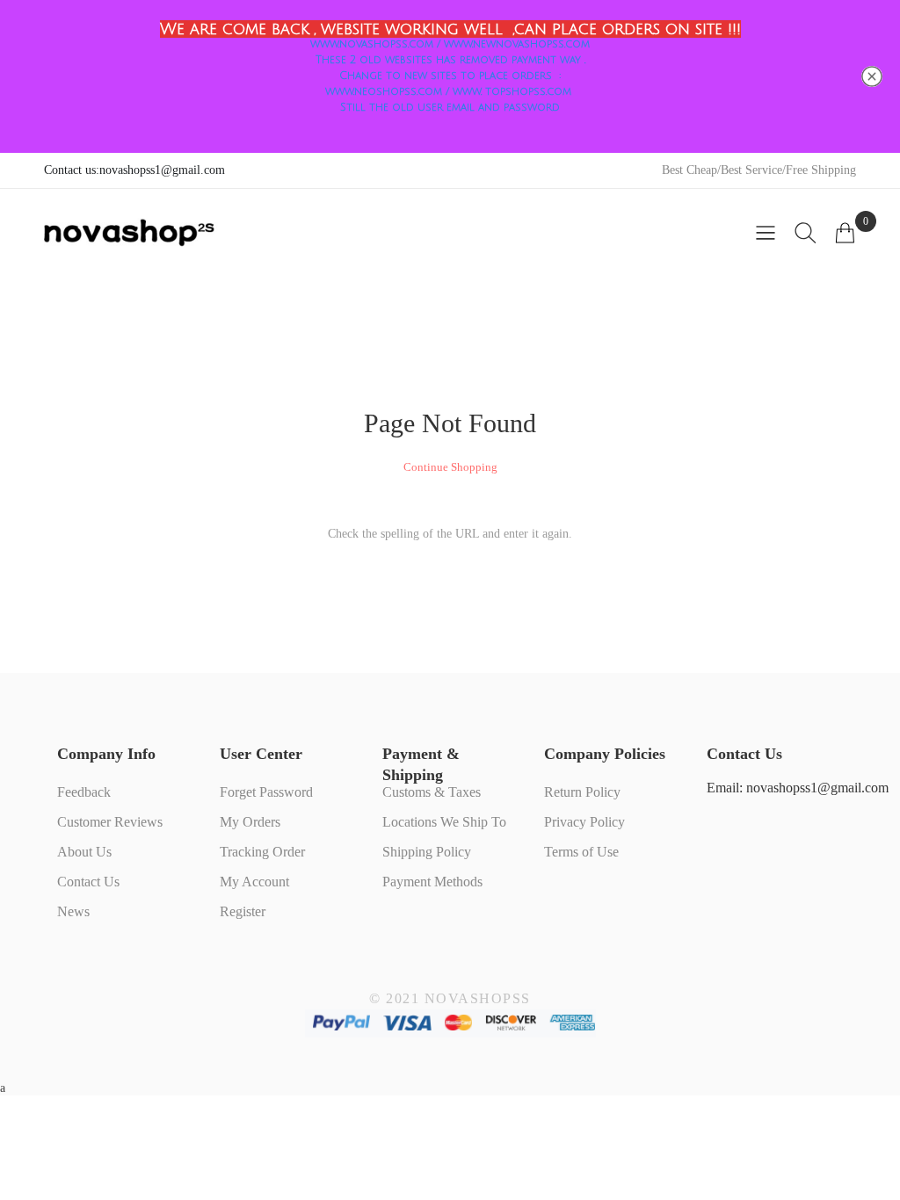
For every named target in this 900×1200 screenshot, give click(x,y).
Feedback (84, 791)
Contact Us (88, 881)
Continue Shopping (450, 466)
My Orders (250, 821)
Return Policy (582, 791)
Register (242, 911)
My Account (254, 881)
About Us (84, 851)
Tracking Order (262, 851)
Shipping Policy (426, 851)
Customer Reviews (110, 821)
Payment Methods (432, 881)
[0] (845, 233)
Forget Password (266, 791)
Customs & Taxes (431, 791)
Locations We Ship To (444, 821)
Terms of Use (581, 851)
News (73, 911)
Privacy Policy (584, 821)
